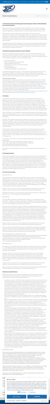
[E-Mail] (47, 2)
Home (38, 15)
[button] (47, 9)
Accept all (37, 397)
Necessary (23, 392)
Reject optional (16, 396)
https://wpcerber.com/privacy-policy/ (27, 92)
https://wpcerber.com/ (41, 86)
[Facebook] (45, 2)
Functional (32, 392)
